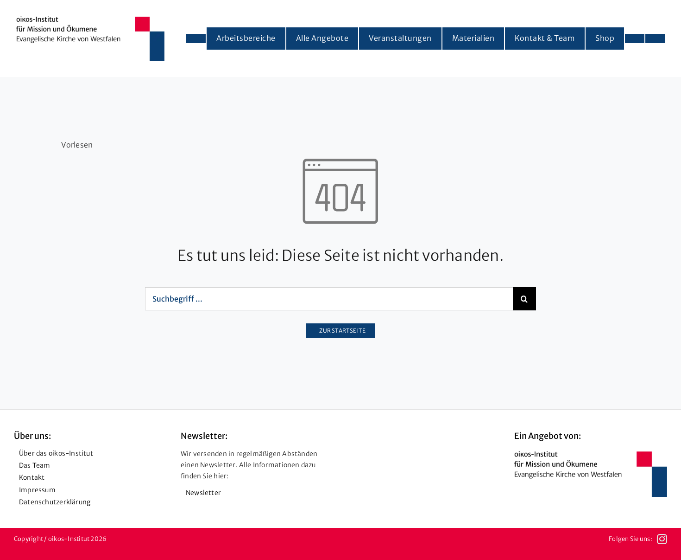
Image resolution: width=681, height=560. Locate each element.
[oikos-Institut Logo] (90, 20)
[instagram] (662, 539)
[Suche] (655, 38)
